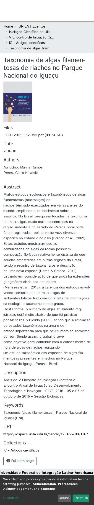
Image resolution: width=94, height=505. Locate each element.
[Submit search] (57, 10)
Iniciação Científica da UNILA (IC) (32, 32)
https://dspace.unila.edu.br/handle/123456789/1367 (45, 434)
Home (8, 26)
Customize (11, 498)
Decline (64, 498)
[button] (64, 10)
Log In (73, 10)
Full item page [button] (22, 461)
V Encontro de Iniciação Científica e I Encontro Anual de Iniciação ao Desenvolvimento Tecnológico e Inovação (32, 37)
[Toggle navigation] (87, 10)
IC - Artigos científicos (27, 43)
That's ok (81, 498)
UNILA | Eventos (32, 26)
